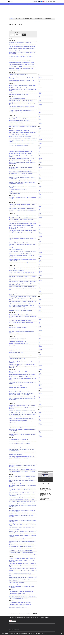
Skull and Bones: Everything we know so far (17, 341)
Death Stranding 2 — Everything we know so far (18, 327)
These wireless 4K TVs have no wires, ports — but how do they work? (22, 208)
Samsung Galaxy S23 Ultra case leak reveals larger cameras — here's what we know (22, 411)
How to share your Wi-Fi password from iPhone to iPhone (20, 136)
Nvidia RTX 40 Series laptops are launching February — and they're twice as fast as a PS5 (22, 559)
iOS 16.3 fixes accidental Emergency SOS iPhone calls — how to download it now (21, 168)
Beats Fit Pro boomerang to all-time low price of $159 (19, 447)
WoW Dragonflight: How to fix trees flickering (17, 338)
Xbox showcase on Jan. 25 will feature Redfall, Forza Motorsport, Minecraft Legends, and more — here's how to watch (21, 394)
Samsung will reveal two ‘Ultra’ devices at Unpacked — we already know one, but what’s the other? (22, 282)
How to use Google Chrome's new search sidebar (18, 74)
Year (11, 32)
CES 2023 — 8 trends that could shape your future (18, 343)
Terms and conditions (12, 624)
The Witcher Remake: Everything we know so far (18, 87)
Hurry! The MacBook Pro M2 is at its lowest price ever (19, 120)
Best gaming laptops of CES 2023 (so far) (16, 582)
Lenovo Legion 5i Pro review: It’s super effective (18, 598)
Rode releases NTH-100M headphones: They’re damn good (20, 42)
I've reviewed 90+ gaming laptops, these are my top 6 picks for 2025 (45, 494)
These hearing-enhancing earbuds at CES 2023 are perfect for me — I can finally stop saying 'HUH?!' (22, 457)
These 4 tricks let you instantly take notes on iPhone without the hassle (22, 596)
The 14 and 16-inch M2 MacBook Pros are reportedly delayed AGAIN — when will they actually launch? (22, 365)
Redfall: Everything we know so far (15, 380)
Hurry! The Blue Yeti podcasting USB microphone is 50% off (20, 151)
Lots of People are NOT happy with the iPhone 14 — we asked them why (22, 329)
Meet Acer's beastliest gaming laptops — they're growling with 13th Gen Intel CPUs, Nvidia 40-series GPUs (22, 578)
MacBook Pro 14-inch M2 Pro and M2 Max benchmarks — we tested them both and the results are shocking (22, 183)
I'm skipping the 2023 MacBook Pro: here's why (18, 189)
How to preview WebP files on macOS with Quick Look (19, 595)
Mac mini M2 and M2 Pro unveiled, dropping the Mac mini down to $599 (22, 301)
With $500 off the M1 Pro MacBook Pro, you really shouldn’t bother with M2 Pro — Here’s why (23, 139)
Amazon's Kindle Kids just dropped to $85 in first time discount (21, 217)
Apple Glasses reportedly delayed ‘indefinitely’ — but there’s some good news (22, 279)
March (40, 78)
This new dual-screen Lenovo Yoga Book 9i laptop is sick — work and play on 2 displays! (22, 495)
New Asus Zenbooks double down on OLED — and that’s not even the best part (22, 518)
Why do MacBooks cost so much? (15, 454)
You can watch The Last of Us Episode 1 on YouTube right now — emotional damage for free (21, 108)
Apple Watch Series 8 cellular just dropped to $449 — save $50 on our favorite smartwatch (22, 44)
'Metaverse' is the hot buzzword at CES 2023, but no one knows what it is (22, 477)
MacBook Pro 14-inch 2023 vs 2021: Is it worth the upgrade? (20, 232)
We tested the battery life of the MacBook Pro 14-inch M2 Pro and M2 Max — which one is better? (22, 180)
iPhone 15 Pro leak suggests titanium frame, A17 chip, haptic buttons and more (22, 584)
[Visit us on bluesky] (41, 1)
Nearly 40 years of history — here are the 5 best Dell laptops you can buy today (45, 484)
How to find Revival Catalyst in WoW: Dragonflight (18, 134)
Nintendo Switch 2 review (27, 18)
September (40, 101)
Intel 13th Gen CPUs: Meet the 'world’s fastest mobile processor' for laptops (22, 502)
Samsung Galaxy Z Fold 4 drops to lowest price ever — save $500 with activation (22, 247)
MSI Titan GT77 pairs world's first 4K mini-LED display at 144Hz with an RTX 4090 (22, 513)
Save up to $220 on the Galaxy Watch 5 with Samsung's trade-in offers (22, 223)
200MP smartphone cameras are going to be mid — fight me (20, 310)
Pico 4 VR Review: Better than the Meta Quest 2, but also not (20, 60)
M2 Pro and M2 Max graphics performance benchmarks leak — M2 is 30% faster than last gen (22, 221)
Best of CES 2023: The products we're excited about (19, 467)
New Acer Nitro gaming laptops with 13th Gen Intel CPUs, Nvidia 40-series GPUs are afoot (22, 580)
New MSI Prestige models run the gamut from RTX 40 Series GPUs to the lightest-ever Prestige (22, 511)
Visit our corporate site (45, 617)
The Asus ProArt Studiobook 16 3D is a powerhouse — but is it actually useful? (22, 525)
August (40, 85)
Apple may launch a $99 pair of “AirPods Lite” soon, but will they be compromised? (22, 362)
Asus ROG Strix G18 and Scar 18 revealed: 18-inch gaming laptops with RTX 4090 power (22, 521)
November (40, 87)
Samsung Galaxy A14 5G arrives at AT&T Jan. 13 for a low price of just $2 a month (22, 481)
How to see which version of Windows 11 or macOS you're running (22, 204)
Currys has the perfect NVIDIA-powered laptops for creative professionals (20, 154)
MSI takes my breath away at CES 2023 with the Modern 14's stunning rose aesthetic (22, 536)
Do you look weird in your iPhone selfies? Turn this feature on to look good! (22, 216)
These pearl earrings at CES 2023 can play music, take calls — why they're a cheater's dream (21, 450)
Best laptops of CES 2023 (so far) (15, 529)
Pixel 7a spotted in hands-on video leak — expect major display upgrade (22, 554)
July (39, 84)
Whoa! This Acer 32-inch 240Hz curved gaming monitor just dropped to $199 (22, 289)
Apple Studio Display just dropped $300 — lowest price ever (20, 118)
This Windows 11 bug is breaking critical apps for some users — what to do (22, 245)
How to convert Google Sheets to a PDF (16, 339)
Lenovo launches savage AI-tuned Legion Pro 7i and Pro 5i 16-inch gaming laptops (21, 493)
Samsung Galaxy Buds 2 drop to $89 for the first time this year (21, 100)
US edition (23, 633)
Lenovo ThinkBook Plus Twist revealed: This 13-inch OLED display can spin (22, 490)
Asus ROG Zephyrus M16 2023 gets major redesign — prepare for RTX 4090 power (22, 564)
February (40, 77)
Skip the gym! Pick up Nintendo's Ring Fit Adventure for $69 (20, 416)
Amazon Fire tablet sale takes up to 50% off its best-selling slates (21, 272)
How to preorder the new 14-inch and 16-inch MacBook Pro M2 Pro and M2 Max (22, 274)
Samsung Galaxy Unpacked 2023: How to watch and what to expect (22, 46)
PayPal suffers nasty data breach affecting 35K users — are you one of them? (22, 239)
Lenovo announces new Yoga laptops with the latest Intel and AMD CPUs (22, 498)
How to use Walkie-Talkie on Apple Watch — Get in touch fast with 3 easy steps (22, 256)
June (39, 82)
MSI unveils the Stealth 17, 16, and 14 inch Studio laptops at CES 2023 (22, 503)
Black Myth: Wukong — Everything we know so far (18, 76)
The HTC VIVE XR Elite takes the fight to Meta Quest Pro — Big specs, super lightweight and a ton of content (22, 483)
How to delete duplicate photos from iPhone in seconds (19, 112)
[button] (54, 1)
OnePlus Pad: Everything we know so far (17, 98)
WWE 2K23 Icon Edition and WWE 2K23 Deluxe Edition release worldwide (20, 124)
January (40, 76)
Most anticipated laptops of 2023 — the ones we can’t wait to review (22, 66)
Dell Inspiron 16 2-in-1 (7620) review (16, 122)
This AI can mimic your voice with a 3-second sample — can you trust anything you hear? (22, 399)
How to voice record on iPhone (15, 354)
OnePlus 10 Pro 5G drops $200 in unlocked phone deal (19, 391)
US (36, 613)
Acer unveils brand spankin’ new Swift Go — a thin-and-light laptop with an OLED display (22, 569)
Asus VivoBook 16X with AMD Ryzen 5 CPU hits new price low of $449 (22, 469)
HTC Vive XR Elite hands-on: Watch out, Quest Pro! (18, 439)
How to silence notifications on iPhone (16, 270)
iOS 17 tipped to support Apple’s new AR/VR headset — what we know (22, 117)
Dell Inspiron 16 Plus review (14, 193)
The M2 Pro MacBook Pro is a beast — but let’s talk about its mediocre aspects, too (22, 92)
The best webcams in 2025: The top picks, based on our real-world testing (45, 489)
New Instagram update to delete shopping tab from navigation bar (21, 401)
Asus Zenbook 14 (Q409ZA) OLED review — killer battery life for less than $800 (22, 191)
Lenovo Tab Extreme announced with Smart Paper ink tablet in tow (22, 488)
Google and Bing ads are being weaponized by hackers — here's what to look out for (23, 367)
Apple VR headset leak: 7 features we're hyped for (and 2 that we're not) (22, 160)
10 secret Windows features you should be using (18, 94)
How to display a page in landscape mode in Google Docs (20, 604)
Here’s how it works (37, 21)
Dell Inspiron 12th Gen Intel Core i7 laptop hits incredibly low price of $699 (22, 49)
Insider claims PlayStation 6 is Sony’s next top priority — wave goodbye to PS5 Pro (22, 141)
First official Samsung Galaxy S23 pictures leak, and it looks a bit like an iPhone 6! (22, 383)
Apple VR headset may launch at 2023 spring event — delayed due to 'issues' (22, 472)
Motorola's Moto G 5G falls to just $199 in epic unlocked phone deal (22, 267)
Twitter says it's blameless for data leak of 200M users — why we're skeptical (22, 372)
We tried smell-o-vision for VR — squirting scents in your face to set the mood (22, 442)
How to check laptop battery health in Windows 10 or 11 (19, 145)
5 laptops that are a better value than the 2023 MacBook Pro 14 (21, 200)
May (39, 81)
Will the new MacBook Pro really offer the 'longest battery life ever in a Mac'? (22, 287)
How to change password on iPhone (16, 236)
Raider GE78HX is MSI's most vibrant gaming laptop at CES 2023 (21, 538)
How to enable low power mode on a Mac (17, 593)
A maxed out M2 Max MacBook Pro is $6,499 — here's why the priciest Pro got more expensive (22, 297)
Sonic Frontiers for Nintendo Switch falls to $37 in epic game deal (21, 376)
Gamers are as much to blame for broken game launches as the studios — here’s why (22, 78)
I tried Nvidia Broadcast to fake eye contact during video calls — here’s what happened (22, 350)
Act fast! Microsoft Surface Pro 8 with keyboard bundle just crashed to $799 (22, 252)
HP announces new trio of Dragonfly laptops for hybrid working (21, 546)
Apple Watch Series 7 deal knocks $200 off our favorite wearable (21, 106)
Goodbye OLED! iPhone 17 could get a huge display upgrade (20, 314)
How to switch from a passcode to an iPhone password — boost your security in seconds (22, 53)
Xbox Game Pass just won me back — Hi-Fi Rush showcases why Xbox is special (22, 90)
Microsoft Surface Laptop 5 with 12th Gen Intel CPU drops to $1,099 (22, 169)
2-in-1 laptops (17, 18)
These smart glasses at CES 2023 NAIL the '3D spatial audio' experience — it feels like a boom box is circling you (22, 427)
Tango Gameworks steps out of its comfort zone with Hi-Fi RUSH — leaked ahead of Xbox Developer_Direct (22, 159)
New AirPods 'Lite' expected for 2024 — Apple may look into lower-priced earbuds (22, 587)
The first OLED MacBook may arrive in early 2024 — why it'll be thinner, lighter (22, 379)
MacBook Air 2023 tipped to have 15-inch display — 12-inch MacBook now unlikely (22, 435)
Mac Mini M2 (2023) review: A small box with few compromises (21, 68)
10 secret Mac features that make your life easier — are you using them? (21, 332)
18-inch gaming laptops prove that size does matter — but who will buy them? (22, 542)
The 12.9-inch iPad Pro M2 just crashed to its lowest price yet (20, 171)
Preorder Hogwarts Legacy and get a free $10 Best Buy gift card (21, 56)
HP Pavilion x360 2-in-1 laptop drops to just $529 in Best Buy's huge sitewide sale (22, 294)
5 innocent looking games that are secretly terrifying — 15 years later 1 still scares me (22, 206)
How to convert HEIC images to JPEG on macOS (18, 420)
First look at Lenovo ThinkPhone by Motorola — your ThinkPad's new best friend (22, 486)
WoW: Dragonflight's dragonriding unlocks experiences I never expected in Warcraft (21, 323)
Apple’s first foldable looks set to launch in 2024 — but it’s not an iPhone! (21, 65)
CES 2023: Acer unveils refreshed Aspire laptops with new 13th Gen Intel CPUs (22, 571)
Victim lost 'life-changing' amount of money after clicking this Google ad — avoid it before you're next (22, 260)
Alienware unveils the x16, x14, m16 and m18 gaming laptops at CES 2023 (22, 575)
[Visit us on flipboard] (44, 1)
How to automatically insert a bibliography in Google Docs (20, 602)
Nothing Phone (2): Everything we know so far (18, 50)
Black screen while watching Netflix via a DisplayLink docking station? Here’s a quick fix (22, 86)
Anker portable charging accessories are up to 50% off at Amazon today (22, 126)
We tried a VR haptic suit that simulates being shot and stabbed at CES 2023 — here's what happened (22, 415)
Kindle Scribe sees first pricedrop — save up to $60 (18, 458)
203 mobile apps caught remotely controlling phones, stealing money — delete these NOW (22, 163)
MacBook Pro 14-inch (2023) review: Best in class (18, 185)
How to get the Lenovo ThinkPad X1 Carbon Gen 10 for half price (21, 102)
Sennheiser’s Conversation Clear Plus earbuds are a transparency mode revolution (22, 452)
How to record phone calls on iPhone (16, 352)
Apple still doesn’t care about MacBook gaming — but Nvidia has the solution (22, 308)
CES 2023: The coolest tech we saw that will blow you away (20, 320)
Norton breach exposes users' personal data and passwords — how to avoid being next (22, 231)
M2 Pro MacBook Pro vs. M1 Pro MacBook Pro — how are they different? (21, 174)
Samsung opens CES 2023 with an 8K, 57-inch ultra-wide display (21, 591)
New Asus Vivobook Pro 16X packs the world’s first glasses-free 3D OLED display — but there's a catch (21, 528)
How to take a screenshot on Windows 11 (17, 539)
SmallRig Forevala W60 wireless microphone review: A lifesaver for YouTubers (21, 226)
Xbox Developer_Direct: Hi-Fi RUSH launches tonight (19, 130)
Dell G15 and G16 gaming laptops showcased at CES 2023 (20, 573)
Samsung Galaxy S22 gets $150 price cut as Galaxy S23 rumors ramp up (22, 478)
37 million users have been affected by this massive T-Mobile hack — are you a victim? (22, 228)
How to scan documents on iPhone (15, 268)
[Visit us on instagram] (43, 1)
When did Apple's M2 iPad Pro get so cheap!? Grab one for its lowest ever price (22, 156)
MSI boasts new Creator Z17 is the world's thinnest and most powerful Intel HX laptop (22, 532)
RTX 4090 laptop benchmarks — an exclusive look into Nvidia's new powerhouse (22, 466)
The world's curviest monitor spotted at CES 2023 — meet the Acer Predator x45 (21, 408)
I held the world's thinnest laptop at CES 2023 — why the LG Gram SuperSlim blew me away (21, 544)
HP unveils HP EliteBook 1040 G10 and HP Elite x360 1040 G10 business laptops (22, 548)
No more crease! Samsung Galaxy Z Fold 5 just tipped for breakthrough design (22, 317)
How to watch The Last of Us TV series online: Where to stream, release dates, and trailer (22, 345)
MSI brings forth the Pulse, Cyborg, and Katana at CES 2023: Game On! (22, 533)
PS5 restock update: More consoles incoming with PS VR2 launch (21, 62)
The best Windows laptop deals (15, 70)
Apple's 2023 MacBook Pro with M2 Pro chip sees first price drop (21, 219)
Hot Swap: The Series (38, 18)
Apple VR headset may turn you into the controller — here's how (21, 149)
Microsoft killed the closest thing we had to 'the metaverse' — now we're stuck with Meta (21, 81)
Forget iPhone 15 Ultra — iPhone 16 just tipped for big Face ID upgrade (22, 412)
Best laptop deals (48, 18)
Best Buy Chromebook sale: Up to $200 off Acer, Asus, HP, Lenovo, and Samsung (22, 356)
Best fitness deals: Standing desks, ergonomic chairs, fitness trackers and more (22, 375)
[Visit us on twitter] (39, 1)
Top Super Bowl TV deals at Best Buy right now (18, 175)
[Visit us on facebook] (38, 1)
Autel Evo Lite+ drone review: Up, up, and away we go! (19, 54)
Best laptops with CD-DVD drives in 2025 (45, 499)
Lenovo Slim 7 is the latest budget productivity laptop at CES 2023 (21, 499)
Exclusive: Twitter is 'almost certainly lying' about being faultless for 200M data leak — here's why (22, 284)
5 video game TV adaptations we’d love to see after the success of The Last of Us (22, 198)
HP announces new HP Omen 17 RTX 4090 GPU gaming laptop (21, 552)
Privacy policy (34, 624)
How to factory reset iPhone (14, 241)
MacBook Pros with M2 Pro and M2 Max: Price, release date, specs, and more (22, 299)
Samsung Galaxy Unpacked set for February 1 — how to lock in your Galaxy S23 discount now (22, 406)
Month (16, 32)
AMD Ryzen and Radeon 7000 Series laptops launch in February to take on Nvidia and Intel (22, 506)
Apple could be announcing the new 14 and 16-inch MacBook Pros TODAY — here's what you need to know (21, 306)
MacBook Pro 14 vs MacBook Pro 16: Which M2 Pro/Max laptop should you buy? (22, 211)
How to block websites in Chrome (15, 318)
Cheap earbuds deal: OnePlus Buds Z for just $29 (18, 242)
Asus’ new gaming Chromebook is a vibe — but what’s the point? (21, 523)
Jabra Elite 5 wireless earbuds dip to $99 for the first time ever (21, 360)
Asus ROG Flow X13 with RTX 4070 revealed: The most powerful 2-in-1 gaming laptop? (22, 561)
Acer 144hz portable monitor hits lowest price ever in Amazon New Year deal (23, 566)
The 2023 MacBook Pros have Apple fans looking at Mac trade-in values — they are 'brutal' (22, 262)
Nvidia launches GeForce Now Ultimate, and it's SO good (20, 253)
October (40, 103)
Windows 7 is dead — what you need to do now (18, 387)
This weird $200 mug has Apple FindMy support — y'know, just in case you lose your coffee (22, 463)
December (40, 105)
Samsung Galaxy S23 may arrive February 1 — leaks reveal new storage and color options (22, 422)
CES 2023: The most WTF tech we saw (16, 334)
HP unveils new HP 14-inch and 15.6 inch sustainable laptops (20, 550)
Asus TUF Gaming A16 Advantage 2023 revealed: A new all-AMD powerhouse (21, 516)
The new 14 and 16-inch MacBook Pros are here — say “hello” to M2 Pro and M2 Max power (22, 303)
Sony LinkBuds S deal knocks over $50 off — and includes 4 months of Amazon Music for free (22, 430)
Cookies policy (45, 624)
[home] (9, 4)
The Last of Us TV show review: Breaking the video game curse (21, 418)
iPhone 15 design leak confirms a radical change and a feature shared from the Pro (22, 187)
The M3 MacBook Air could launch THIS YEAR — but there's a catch (21, 257)
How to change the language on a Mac (16, 606)
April (39, 80)
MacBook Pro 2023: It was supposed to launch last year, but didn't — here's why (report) (22, 178)
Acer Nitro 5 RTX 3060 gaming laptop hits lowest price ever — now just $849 (22, 396)
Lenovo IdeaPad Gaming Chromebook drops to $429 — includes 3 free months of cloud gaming (22, 133)
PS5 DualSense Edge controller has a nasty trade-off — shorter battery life (22, 104)
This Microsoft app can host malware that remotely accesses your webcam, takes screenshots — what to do (21, 144)
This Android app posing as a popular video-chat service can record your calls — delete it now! (22, 385)
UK (34, 613)
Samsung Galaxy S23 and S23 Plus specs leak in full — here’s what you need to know (22, 277)
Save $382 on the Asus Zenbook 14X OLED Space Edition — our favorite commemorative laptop (22, 432)
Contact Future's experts (25, 624)
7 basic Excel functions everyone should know (18, 607)
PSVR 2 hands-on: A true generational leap (17, 358)
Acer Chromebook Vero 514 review (15, 249)
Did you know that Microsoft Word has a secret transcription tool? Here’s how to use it (21, 111)
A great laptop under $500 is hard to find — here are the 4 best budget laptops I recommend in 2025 (45, 479)
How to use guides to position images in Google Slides (19, 443)
